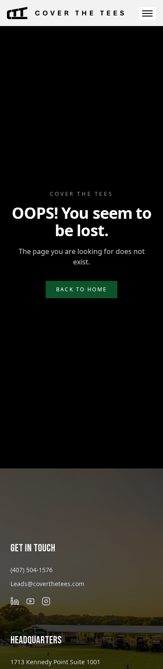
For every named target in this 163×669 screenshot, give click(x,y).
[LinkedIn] (14, 601)
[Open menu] (147, 13)
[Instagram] (46, 601)
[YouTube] (30, 601)
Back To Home (81, 289)
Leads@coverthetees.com (47, 584)
